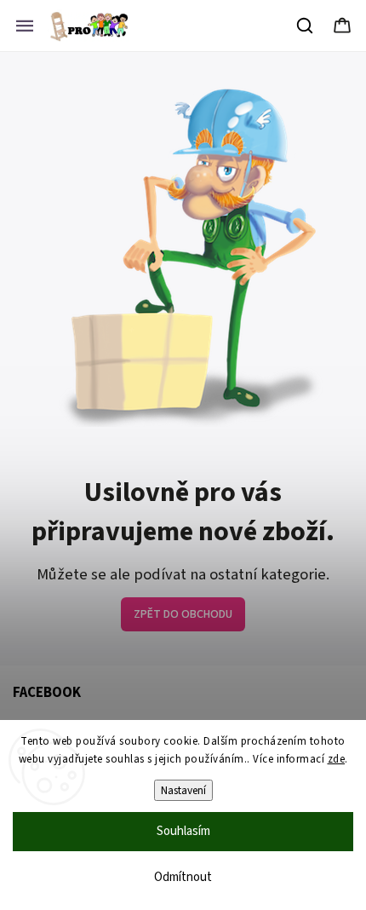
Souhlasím (183, 831)
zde (337, 759)
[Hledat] (305, 25)
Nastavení (183, 790)
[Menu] (25, 26)
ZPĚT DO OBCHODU (183, 614)
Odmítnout (183, 877)
